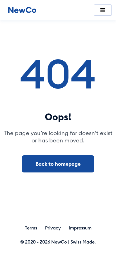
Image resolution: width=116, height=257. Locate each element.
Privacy (53, 228)
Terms (31, 228)
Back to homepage (58, 164)
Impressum (80, 228)
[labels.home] (22, 10)
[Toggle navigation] (103, 10)
